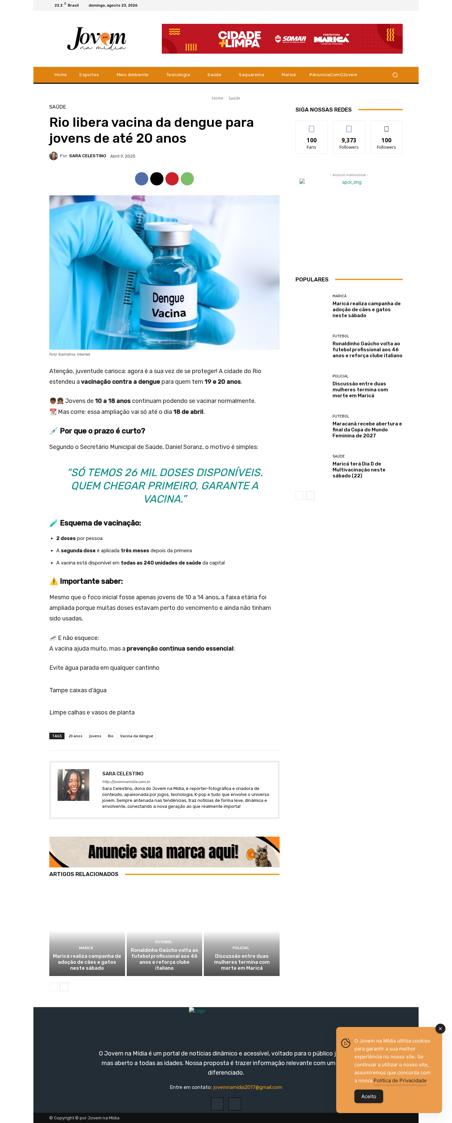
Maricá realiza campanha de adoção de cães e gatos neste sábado (87, 962)
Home (217, 98)
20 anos (75, 735)
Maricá (86, 948)
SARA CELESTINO (87, 156)
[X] (399, 5)
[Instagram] (391, 5)
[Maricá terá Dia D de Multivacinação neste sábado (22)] (311, 467)
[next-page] (64, 987)
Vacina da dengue (136, 735)
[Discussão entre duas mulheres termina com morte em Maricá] (242, 930)
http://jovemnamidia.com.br (126, 782)
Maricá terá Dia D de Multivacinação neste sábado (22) (359, 470)
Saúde (234, 98)
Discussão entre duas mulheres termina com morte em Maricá (242, 962)
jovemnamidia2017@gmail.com (247, 1087)
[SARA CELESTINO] (54, 156)
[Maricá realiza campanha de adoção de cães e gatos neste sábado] (87, 930)
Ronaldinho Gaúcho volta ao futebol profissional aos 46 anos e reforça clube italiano (164, 959)
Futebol (163, 942)
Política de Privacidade (400, 1080)
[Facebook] (383, 5)
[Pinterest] (172, 178)
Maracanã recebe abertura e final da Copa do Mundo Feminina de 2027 (367, 430)
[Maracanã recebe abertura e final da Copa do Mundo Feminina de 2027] (311, 427)
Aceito (368, 1096)
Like (312, 125)
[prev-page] (53, 987)
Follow (349, 125)
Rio (110, 735)
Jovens (95, 735)
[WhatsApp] (187, 178)
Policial (241, 948)
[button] (395, 74)
